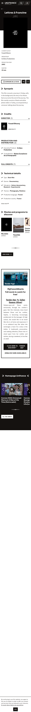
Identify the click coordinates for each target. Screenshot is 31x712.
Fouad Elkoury (6, 53)
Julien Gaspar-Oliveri (17, 301)
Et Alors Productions (8, 59)
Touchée (16, 235)
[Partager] (23, 81)
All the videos (7, 416)
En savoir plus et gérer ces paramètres (12, 705)
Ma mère (4, 234)
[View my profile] (27, 3)
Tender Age (11, 299)
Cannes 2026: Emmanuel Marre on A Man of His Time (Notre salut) (11, 400)
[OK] (15, 709)
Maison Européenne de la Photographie (15, 154)
